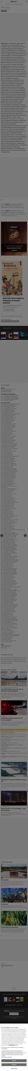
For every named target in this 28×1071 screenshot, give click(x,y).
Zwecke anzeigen (14, 1068)
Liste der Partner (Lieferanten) (6, 1057)
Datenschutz (11, 1045)
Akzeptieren (14, 1060)
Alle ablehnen (14, 1064)
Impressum (16, 1045)
